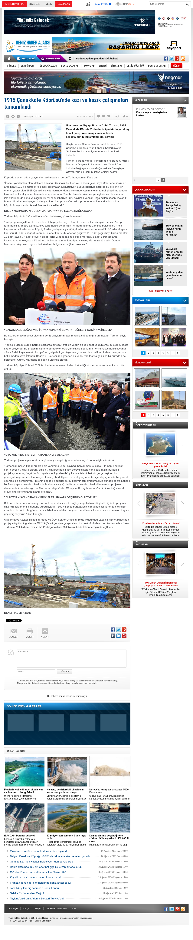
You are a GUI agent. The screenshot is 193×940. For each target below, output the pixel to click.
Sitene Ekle (34, 4)
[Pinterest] (124, 636)
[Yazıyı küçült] (117, 116)
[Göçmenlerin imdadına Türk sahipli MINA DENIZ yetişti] (147, 399)
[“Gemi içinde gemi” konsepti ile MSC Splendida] (147, 316)
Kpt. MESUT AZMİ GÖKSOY (151, 112)
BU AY (169, 291)
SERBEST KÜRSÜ (146, 425)
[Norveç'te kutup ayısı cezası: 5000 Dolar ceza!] (109, 771)
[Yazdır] (108, 116)
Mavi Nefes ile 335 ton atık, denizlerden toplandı (38, 850)
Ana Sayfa (13, 908)
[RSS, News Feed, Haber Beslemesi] (183, 58)
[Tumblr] (113, 636)
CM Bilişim (46, 921)
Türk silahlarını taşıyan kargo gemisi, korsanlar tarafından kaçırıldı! (174, 230)
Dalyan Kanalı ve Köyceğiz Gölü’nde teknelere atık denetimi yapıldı (50, 856)
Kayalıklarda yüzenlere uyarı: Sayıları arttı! (35, 877)
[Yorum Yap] (98, 116)
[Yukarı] (45, 633)
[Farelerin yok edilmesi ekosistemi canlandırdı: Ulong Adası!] (24, 771)
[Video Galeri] (51, 58)
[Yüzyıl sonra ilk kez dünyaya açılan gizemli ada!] (160, 444)
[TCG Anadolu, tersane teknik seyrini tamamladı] (174, 378)
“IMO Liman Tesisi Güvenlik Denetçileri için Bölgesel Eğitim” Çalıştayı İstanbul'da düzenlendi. (160, 588)
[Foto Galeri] (27, 58)
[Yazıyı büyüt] (125, 116)
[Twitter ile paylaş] (171, 58)
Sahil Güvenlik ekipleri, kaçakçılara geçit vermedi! (105, 58)
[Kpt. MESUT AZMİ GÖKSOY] (182, 112)
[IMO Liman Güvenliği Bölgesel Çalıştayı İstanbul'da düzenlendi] (160, 563)
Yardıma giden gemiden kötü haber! (174, 275)
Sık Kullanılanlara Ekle (56, 908)
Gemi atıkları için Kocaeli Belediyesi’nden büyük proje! (42, 861)
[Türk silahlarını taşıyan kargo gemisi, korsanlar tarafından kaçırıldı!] (148, 229)
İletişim (38, 908)
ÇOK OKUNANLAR (145, 189)
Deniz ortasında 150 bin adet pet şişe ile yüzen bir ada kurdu (46, 866)
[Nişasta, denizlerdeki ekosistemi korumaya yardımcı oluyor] (67, 771)
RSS (74, 908)
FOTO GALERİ (142, 300)
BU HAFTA (159, 291)
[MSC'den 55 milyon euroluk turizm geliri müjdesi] (147, 337)
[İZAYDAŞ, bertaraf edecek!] (24, 817)
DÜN (151, 291)
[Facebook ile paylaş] (166, 58)
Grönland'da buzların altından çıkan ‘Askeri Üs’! (38, 872)
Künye (26, 908)
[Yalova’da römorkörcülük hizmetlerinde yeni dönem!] (148, 252)
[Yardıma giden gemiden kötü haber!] (148, 276)
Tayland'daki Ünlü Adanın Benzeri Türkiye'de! (37, 898)
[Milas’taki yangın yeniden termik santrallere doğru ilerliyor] (174, 399)
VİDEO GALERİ (143, 362)
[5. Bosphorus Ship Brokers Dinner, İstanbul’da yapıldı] (174, 337)
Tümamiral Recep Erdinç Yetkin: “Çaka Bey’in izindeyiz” (173, 207)
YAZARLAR (141, 100)
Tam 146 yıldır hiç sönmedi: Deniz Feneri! (35, 887)
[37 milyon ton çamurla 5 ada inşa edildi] (67, 817)
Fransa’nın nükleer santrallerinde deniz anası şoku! (40, 882)
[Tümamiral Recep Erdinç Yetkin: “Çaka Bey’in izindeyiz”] (148, 206)
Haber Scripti (35, 921)
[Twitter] (13, 116)
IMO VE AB (142, 544)
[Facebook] (7, 116)
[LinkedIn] (118, 636)
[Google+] (18, 116)
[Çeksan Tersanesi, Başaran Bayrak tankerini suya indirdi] (147, 378)
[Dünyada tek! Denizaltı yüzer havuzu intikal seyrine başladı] (174, 316)
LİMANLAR (142, 485)
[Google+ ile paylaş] (177, 58)
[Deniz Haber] (27, 54)
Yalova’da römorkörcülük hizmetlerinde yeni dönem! (174, 253)
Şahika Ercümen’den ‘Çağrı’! (27, 893)
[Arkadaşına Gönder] (103, 116)
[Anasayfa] (9, 58)
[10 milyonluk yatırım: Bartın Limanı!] (160, 504)
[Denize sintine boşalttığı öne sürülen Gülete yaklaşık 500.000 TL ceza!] (109, 817)
